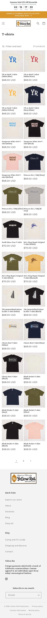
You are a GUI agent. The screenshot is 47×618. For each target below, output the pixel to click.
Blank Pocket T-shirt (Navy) (10, 411)
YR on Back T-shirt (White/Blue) (9, 75)
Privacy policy (37, 606)
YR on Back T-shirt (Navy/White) (31, 109)
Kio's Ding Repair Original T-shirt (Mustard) (34, 277)
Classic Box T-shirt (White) (9, 344)
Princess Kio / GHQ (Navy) (34, 175)
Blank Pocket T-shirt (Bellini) (32, 445)
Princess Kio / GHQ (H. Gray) (33, 210)
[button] (3, 23)
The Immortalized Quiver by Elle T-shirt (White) (12, 310)
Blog (7, 517)
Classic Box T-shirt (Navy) (34, 343)
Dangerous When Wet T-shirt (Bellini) (11, 176)
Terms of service (24, 614)
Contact (9, 551)
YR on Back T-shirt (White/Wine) (31, 75)
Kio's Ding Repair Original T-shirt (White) (34, 243)
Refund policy (34, 610)
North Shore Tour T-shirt (12, 242)
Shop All (9, 523)
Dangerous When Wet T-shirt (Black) (33, 143)
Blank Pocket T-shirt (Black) (10, 445)
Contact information (18, 610)
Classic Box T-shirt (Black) (9, 378)
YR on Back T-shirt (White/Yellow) (9, 109)
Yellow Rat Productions (19, 606)
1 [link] (16, 461)
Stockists (9, 511)
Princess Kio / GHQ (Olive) (12, 209)
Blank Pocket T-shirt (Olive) (32, 411)
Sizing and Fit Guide (15, 540)
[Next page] (30, 461)
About (8, 505)
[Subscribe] (38, 595)
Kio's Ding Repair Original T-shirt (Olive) (12, 277)
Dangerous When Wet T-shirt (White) (11, 143)
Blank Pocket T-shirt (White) (32, 378)
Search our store (13, 500)
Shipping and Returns (16, 545)
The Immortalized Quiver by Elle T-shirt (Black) (34, 310)
